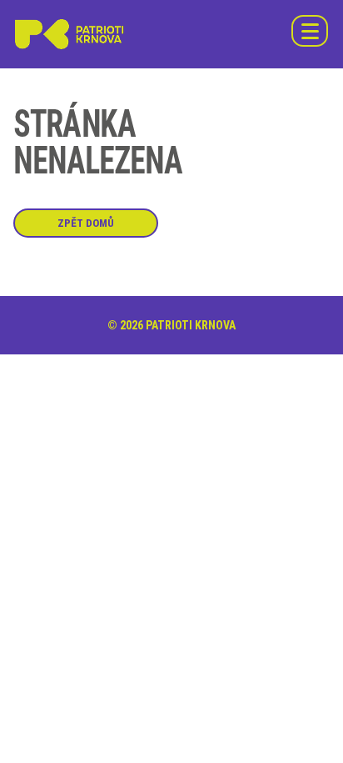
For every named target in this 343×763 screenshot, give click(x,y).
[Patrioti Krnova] (70, 34)
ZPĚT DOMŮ (85, 223)
